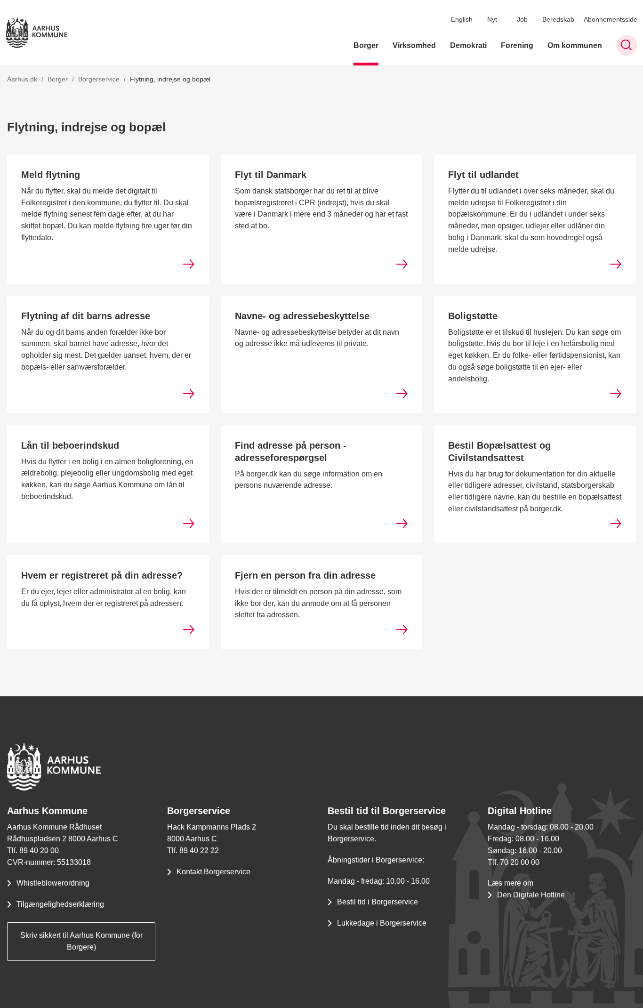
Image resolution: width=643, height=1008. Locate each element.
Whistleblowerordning (52, 883)
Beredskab (558, 19)
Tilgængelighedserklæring (60, 904)
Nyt (492, 19)
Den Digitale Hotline (531, 895)
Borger (366, 45)
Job (522, 19)
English (462, 19)
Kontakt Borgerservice (213, 872)
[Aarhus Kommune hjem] (36, 32)
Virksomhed (414, 45)
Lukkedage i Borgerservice (381, 923)
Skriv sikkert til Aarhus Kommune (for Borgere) (81, 941)
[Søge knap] (626, 45)
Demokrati (468, 45)
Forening (517, 45)
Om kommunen (574, 45)
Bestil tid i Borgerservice (377, 902)
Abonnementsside (610, 19)
